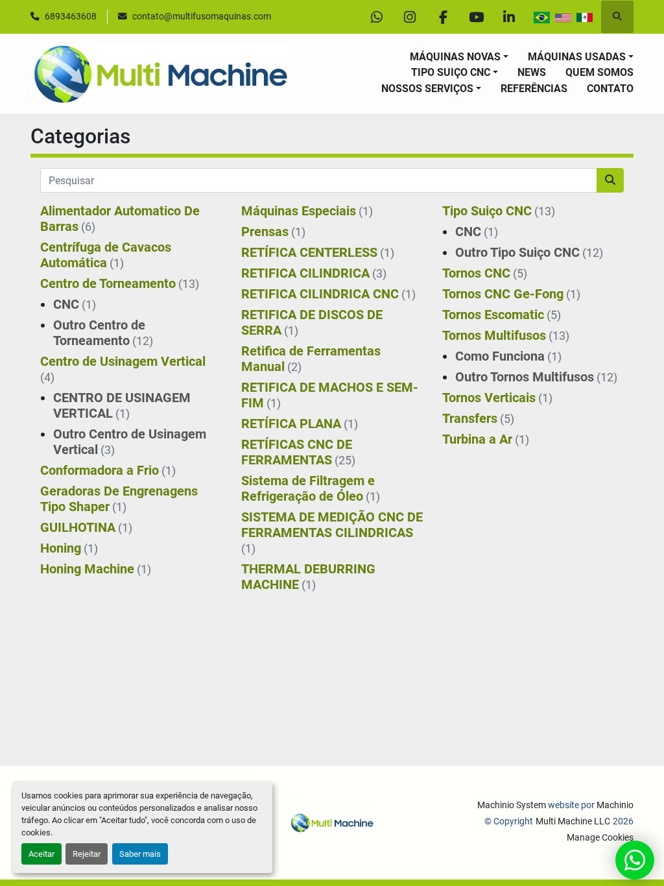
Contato (610, 88)
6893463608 (71, 16)
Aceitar (41, 854)
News (531, 72)
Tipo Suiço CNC (450, 72)
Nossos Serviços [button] (427, 88)
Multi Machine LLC (573, 821)
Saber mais (140, 854)
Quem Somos (599, 72)
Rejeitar (87, 854)
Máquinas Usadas (577, 57)
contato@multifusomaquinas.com (201, 16)
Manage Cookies (600, 837)
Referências (534, 88)
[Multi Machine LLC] (332, 822)
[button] (459, 57)
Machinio (615, 805)
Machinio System (511, 805)
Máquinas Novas (455, 57)
